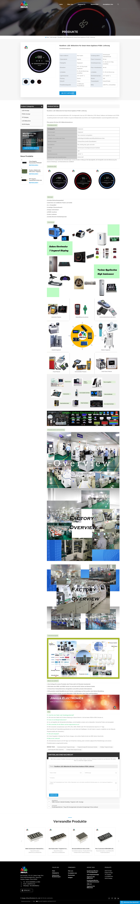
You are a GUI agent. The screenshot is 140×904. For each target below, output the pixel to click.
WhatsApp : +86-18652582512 (31, 885)
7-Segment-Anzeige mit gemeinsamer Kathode (87, 747)
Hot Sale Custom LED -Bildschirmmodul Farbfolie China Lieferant (89, 848)
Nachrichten (94, 4)
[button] (119, 841)
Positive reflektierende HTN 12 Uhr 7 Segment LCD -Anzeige (35, 170)
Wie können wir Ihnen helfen (29, 135)
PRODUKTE (81, 4)
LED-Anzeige (25, 110)
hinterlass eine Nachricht (131, 902)
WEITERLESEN (33, 165)
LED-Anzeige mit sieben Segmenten (56, 749)
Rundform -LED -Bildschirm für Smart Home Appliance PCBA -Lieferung (74, 766)
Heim (61, 4)
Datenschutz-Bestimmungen (56, 876)
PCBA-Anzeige (26, 114)
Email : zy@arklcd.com (29, 883)
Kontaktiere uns (108, 4)
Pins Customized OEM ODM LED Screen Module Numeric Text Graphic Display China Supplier (42, 848)
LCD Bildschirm (26, 120)
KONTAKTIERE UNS (30, 148)
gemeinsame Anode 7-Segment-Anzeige (66, 747)
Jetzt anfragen (68, 93)
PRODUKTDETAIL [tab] (53, 106)
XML (34, 901)
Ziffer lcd (89, 884)
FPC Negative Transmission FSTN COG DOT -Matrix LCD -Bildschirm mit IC (35, 179)
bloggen (70, 877)
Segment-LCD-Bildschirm (91, 887)
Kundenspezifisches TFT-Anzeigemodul (92, 871)
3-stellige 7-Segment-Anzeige (106, 747)
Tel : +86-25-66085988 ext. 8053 (31, 882)
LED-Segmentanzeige (93, 874)
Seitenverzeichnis (25, 901)
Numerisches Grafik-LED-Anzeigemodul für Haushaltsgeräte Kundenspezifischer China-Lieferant (65, 848)
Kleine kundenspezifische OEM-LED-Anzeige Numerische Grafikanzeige (112, 848)
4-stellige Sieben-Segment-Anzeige (73, 749)
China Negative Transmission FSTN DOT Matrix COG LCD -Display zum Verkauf (35, 162)
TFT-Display (25, 117)
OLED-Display (26, 124)
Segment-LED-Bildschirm (91, 877)
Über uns (70, 4)
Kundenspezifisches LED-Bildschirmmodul (93, 881)
